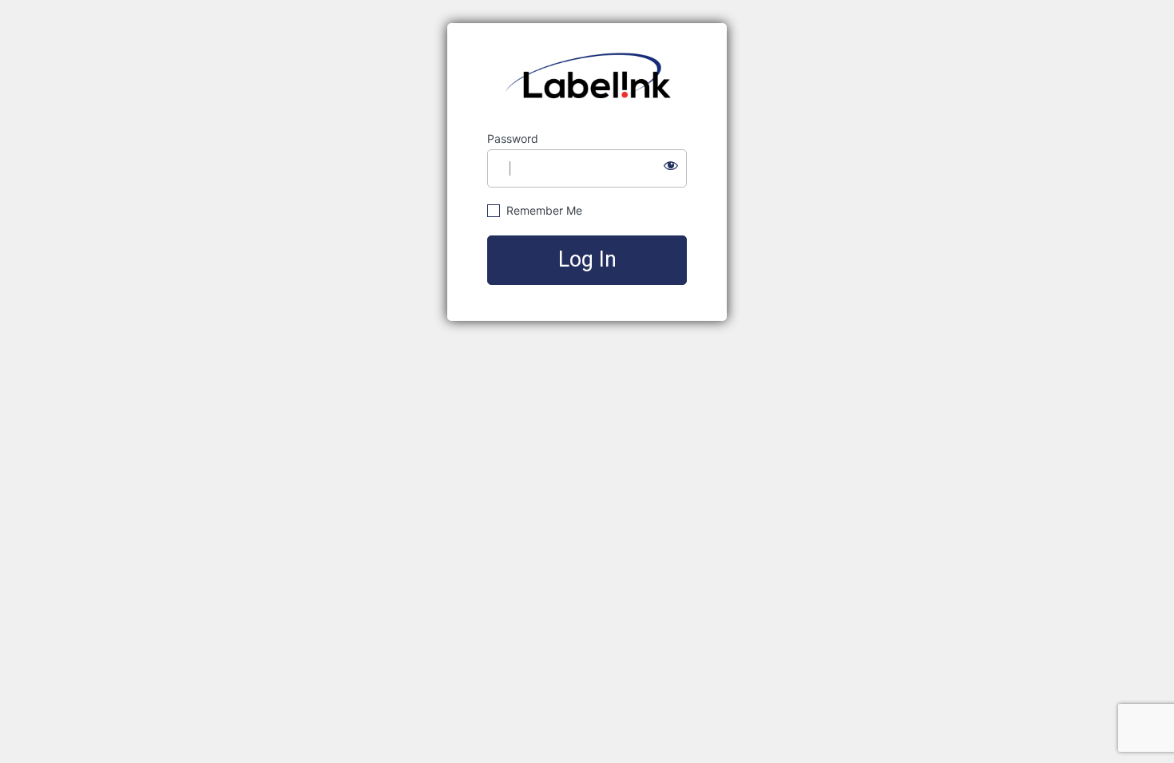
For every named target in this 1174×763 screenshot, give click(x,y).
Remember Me (542, 210)
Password (512, 138)
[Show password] (671, 165)
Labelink (587, 77)
